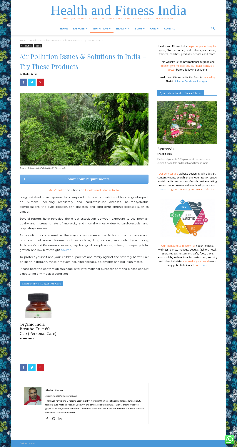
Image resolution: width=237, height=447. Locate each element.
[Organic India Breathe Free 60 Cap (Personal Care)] (38, 304)
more (164, 189)
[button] (212, 29)
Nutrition (100, 28)
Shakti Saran (30, 73)
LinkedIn (179, 81)
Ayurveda (166, 148)
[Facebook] (48, 418)
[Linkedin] (61, 418)
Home (64, 28)
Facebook (190, 81)
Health (33, 40)
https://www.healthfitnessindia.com (61, 396)
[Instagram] (55, 418)
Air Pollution (26, 45)
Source (66, 250)
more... (205, 265)
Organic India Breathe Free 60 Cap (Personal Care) (38, 329)
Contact (170, 28)
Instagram (203, 81)
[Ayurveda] (187, 122)
